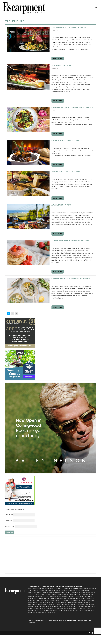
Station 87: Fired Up (61, 65)
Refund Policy (87, 620)
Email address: (10, 526)
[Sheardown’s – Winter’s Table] (28, 152)
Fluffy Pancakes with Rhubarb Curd (70, 240)
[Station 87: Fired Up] (28, 77)
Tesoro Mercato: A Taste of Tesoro (69, 28)
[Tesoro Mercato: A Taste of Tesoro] (28, 39)
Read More (57, 58)
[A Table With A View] (28, 216)
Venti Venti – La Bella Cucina (65, 172)
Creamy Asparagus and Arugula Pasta (70, 278)
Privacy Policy (57, 620)
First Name (9, 514)
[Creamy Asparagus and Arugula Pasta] (28, 290)
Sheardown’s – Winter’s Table (66, 141)
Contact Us (32, 622)
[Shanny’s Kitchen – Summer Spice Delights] (28, 119)
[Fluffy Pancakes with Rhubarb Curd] (28, 252)
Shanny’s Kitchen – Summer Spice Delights (72, 108)
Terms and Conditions (69, 620)
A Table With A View (61, 205)
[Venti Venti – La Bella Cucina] (28, 183)
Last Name (8, 520)
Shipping (79, 620)
